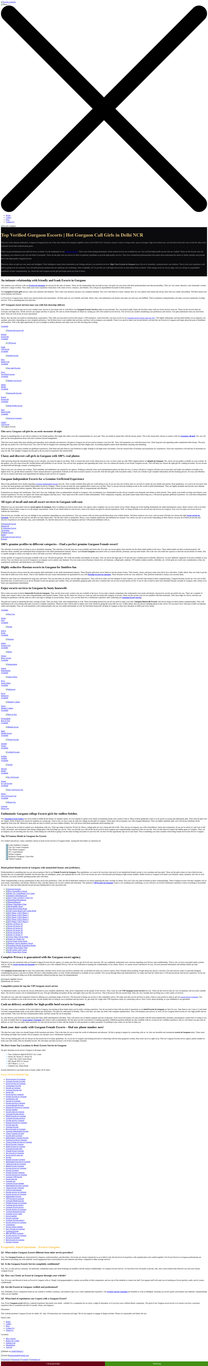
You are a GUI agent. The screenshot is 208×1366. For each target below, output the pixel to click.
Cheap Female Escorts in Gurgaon (19, 1142)
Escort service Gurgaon (15, 1094)
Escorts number (12, 1110)
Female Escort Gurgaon (15, 1151)
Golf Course (22, 950)
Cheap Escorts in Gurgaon (16, 1164)
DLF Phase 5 (23, 922)
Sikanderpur (21, 900)
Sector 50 (19, 930)
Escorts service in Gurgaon (16, 1168)
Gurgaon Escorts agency (15, 1220)
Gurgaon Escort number (15, 1183)
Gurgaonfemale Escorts (15, 1105)
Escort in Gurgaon (13, 1238)
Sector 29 (19, 926)
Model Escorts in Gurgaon (16, 1116)
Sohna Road (22, 909)
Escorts (8, 1157)
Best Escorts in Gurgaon (15, 1240)
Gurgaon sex (11, 1181)
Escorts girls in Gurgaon (15, 1112)
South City (20, 939)
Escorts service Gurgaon (15, 1120)
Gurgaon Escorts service (15, 1114)
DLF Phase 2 (23, 915)
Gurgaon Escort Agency (14, 819)
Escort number (11, 1216)
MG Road (19, 906)
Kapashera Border (29, 945)
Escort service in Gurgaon (16, 1079)
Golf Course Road (29, 911)
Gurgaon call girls (188, 436)
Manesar (17, 902)
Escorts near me (12, 1125)
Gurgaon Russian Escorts (15, 1212)
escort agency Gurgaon (32, 1020)
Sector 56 (19, 932)
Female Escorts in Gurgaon (16, 1097)
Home (8, 215)
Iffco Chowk (22, 891)
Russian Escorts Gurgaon (15, 1159)
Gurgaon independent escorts (47, 484)
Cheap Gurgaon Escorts (15, 1133)
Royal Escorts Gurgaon (15, 1144)
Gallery (8, 218)
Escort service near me (14, 1155)
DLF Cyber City (26, 898)
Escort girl (10, 1092)
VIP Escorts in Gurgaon (15, 1199)
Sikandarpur (10, 1345)
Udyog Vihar (23, 937)
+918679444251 (17, 1351)
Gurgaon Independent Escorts (17, 1131)
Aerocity (17, 889)
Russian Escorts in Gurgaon (16, 1123)
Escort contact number (14, 1227)
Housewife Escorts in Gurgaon (17, 1107)
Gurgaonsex (10, 1225)
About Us (9, 1330)
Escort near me (11, 1179)
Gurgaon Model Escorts (15, 1201)
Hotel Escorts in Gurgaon (15, 1146)
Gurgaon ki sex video (14, 1214)
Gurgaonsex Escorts (13, 1086)
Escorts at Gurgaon (13, 1088)
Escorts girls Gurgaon (14, 1136)
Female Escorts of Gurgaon (16, 1203)
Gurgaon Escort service (15, 1207)
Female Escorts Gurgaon (15, 1173)
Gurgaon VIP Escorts (14, 1177)
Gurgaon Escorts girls (14, 1149)
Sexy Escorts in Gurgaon (15, 1229)
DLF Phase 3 (23, 917)
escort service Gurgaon (189, 997)
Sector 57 (19, 935)
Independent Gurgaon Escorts (17, 1138)
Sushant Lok (22, 896)
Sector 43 (19, 928)
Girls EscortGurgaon (14, 1190)
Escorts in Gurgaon (13, 1101)
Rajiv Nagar (22, 952)
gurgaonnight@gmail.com (19, 1355)
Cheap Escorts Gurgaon (15, 1188)
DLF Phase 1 (23, 913)
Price (8, 220)
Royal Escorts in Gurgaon (16, 1129)
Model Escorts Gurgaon (15, 1166)
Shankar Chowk (26, 943)
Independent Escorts (13, 1196)
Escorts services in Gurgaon (16, 1175)
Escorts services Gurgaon (15, 1103)
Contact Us (10, 222)
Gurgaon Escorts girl (14, 1090)
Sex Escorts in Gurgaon (15, 1153)
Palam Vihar (21, 904)
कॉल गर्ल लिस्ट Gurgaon (14, 1233)
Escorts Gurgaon (12, 1170)
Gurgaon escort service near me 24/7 (141, 318)
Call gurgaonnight (53, 1364)
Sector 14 (19, 924)
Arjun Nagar (22, 941)
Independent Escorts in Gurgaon (18, 1162)
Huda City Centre (28, 893)
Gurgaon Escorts (71, 252)
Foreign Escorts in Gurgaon (16, 1140)
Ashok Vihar (22, 948)
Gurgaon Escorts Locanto (15, 1081)
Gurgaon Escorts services (15, 1118)
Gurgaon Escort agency (15, 1205)
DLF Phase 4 (23, 919)
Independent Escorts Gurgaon (17, 1186)
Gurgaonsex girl (12, 1099)
